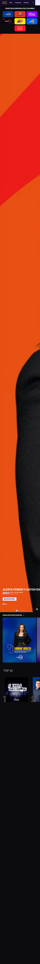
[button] (2, 323)
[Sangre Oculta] (19, 640)
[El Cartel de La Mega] (15, 689)
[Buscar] (33, 2)
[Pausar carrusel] (37, 609)
